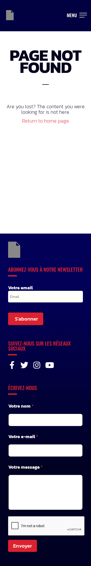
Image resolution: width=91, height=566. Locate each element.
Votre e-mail (23, 436)
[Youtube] (49, 365)
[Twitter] (24, 365)
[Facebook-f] (12, 365)
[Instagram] (37, 365)
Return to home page (45, 121)
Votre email (20, 288)
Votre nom (21, 406)
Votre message (25, 467)
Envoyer (22, 546)
